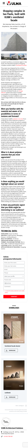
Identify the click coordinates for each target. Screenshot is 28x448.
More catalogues (20, 405)
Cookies (25, 411)
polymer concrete (18, 119)
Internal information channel (11, 409)
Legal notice (21, 409)
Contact (14, 296)
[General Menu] (3, 3)
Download (12, 350)
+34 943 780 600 (8, 436)
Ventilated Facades (21, 65)
